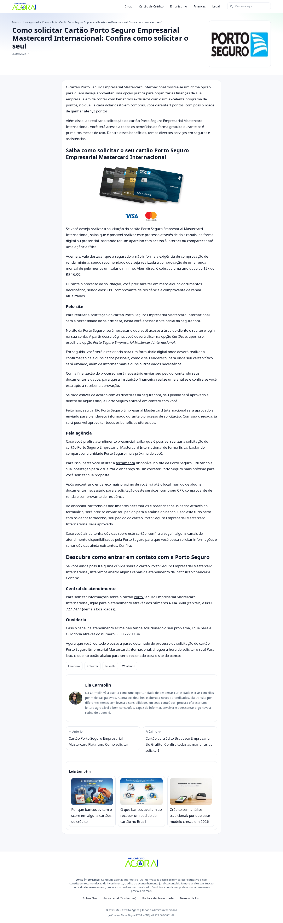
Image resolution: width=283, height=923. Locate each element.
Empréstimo (178, 6)
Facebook (74, 666)
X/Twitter (92, 666)
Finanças (200, 6)
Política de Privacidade (158, 898)
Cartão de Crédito (151, 6)
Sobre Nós (90, 898)
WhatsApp (128, 666)
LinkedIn (110, 666)
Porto (139, 596)
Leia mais (145, 891)
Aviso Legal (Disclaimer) (119, 898)
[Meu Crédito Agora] (24, 6)
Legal (216, 6)
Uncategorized (30, 22)
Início (128, 6)
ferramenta (125, 462)
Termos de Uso (190, 898)
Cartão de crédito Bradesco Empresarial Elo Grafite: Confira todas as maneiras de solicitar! (179, 741)
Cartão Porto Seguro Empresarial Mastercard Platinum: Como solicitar (98, 738)
